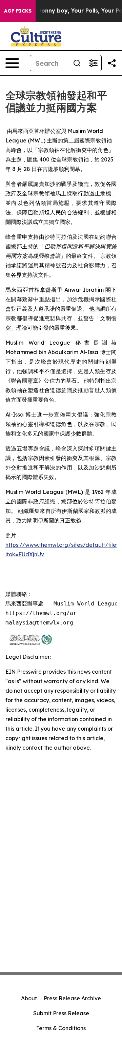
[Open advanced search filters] (93, 63)
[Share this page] (112, 63)
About (29, 998)
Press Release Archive (72, 998)
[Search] (77, 63)
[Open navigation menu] (12, 63)
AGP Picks (18, 11)
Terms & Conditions (61, 1028)
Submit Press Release (61, 1013)
